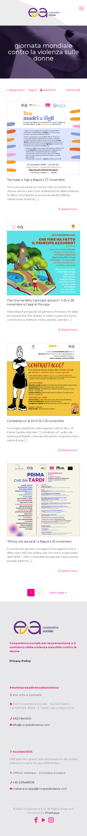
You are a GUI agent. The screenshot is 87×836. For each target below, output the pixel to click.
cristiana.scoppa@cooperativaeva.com (39, 788)
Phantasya (52, 812)
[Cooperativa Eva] (43, 12)
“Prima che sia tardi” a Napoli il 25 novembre (39, 541)
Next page (57, 592)
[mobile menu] (81, 8)
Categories (14, 90)
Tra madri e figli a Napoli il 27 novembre (36, 180)
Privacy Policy (20, 661)
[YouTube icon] (43, 820)
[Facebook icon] (36, 820)
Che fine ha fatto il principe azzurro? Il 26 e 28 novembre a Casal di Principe (40, 302)
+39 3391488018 (23, 782)
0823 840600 (21, 718)
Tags (31, 90)
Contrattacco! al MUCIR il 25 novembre (35, 421)
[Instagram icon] (51, 820)
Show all (74, 90)
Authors (48, 90)
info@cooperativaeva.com (31, 724)
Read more (69, 209)
